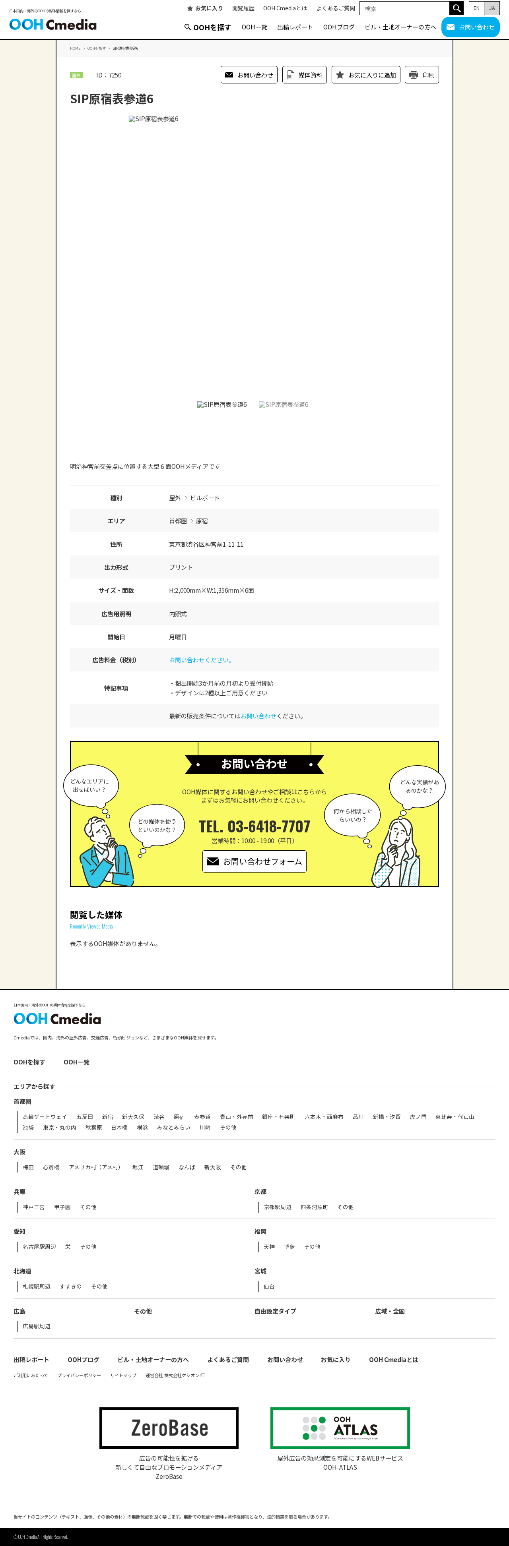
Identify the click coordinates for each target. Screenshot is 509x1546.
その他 (228, 1127)
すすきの (71, 1286)
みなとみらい (173, 1127)
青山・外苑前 (236, 1117)
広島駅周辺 (37, 1326)
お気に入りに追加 (372, 74)
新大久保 (133, 1117)
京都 (260, 1191)
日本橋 (119, 1127)
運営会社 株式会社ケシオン (172, 1375)
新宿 (107, 1117)
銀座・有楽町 (278, 1117)
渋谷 (159, 1117)
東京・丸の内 (59, 1127)
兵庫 (19, 1191)
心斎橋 (51, 1167)
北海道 (22, 1271)
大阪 (19, 1152)
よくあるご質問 (335, 8)
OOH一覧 (254, 26)
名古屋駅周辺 (39, 1247)
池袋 (28, 1127)
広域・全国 (390, 1311)
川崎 (205, 1127)
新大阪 (212, 1167)
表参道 (202, 1117)
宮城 (260, 1271)
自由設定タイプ (275, 1311)
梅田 (28, 1167)
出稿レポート (295, 26)
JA (492, 8)
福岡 (260, 1231)
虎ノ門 (418, 1117)
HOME (75, 48)
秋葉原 (93, 1127)
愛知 (19, 1231)
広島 (19, 1311)
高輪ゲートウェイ (45, 1117)
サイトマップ (123, 1375)
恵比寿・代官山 (454, 1117)
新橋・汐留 (387, 1117)
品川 (358, 1117)
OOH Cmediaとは (285, 8)
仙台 (269, 1286)
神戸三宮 (34, 1207)
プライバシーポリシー (79, 1375)
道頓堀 (161, 1167)
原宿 (179, 1117)
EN (477, 8)
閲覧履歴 (243, 8)
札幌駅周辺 (37, 1286)
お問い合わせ (477, 26)
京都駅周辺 (277, 1207)
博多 (289, 1247)
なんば (187, 1167)
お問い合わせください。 (202, 660)
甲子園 (62, 1207)
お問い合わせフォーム (262, 861)
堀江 (138, 1167)
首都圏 (22, 1101)
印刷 (429, 74)
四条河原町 (314, 1207)
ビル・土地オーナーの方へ (400, 26)
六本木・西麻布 (324, 1117)
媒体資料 (310, 74)
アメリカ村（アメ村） (96, 1167)
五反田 (84, 1117)
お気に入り (209, 8)
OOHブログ (339, 26)
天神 (269, 1247)
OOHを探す (212, 27)
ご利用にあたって (31, 1375)
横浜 (142, 1127)
